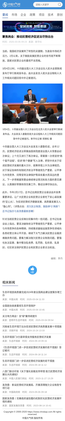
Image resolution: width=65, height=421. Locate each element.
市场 (14, 14)
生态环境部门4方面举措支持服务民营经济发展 (26, 337)
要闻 (5, 14)
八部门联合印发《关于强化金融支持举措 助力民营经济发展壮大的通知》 (32, 373)
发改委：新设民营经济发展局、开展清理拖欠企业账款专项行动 (32, 386)
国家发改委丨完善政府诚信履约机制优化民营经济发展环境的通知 (32, 400)
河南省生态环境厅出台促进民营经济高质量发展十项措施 (32, 326)
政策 (32, 14)
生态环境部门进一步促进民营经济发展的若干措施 (28, 361)
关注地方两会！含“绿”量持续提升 (19, 316)
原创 (60, 14)
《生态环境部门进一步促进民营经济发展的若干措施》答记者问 (32, 349)
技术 (50, 14)
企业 (23, 14)
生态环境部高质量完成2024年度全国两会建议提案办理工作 (32, 294)
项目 (41, 14)
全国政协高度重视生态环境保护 (18, 305)
